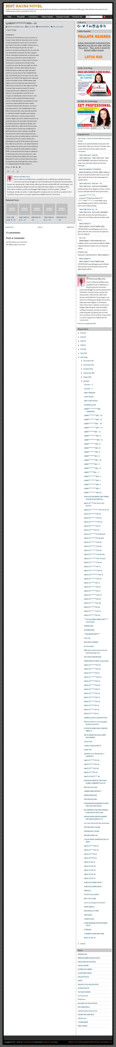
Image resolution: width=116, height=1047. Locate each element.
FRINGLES (87, 891)
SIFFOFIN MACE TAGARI (92, 827)
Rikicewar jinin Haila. (91, 787)
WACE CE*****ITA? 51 (91, 714)
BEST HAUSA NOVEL (24, 6)
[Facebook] (87, 26)
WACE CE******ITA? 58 (92, 685)
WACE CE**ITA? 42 (90, 858)
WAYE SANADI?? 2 (85, 224)
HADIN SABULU (89, 907)
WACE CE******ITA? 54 (92, 701)
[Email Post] (7, 171)
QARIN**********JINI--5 (92, 480)
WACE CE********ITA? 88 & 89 (94, 534)
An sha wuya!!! (89, 646)
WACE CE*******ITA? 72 (92, 587)
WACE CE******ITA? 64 (92, 615)
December (87, 361)
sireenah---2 (88, 385)
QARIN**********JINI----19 (93, 428)
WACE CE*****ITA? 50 (91, 760)
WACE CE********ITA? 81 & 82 (94, 554)
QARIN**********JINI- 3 (92, 488)
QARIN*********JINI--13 (92, 448)
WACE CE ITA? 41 (89, 862)
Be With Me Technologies (50, 1042)
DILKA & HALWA (83, 965)
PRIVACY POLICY (73, 1042)
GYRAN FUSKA (89, 919)
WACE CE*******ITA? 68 (92, 603)
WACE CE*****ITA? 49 (91, 764)
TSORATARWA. (83, 1022)
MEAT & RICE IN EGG (91, 401)
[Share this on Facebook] (12, 167)
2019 (82, 341)
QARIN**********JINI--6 (92, 476)
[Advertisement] (31, 299)
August (85, 377)
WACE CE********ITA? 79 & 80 (94, 559)
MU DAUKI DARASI (84, 992)
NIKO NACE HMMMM (91, 642)
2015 (82, 357)
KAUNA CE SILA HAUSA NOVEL (88, 984)
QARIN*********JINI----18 (93, 424)
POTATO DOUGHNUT (91, 895)
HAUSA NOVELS (44, 27)
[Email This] (11, 171)
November (87, 365)
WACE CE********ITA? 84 (93, 546)
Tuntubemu (33, 17)
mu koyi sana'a (83, 996)
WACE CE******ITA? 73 (92, 583)
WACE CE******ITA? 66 (92, 607)
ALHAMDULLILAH (90, 405)
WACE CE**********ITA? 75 (93, 575)
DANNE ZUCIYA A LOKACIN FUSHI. (95, 718)
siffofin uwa (82, 1018)
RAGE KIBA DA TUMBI (91, 911)
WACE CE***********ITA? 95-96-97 (96, 510)
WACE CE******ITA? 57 (92, 689)
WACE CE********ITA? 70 (93, 595)
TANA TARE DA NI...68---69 (88, 209)
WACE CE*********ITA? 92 (93, 522)
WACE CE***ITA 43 (90, 854)
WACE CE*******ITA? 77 (92, 567)
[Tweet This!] (14, 167)
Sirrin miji (82, 238)
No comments (58, 27)
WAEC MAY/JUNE (89, 393)
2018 (82, 345)
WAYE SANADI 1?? (85, 259)
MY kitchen (81, 999)
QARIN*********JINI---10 (92, 460)
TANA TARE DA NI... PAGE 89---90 (90, 184)
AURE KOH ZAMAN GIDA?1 (93, 886)
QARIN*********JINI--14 (92, 444)
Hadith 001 (88, 750)
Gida (9, 17)
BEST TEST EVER (90, 899)
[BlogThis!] (13, 171)
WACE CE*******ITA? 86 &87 (94, 538)
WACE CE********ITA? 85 (93, 542)
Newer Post (9, 227)
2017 (81, 349)
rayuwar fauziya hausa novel (87, 1011)
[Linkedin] (90, 26)
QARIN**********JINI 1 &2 (92, 493)
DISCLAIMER (84, 1042)
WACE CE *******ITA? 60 (92, 677)
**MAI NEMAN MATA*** (92, 634)
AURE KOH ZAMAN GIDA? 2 (93, 882)
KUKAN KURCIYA (83, 988)
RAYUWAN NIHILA (84, 1007)
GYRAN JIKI (87, 930)
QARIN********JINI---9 (92, 464)
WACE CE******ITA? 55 (92, 697)
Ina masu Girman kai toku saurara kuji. (96, 823)
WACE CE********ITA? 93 (93, 518)
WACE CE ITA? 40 (90, 866)
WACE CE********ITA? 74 (93, 579)
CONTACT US (107, 1042)
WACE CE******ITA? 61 (92, 673)
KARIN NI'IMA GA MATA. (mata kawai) (96, 661)
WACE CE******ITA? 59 (92, 681)
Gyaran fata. (88, 741)
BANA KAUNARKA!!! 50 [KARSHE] (90, 169)
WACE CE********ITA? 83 (93, 550)
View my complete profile (86, 323)
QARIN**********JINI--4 (92, 484)
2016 (82, 353)
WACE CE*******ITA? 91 (92, 526)
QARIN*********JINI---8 (92, 468)
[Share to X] (15, 171)
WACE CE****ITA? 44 (91, 850)
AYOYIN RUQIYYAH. (90, 799)
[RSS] (104, 26)
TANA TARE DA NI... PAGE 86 (88, 155)
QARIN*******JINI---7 (91, 472)
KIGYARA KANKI (89, 630)
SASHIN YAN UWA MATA (86, 1015)
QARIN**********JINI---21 (21, 23)
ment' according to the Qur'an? (94, 903)
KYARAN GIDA (88, 626)
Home (40, 227)
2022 (82, 333)
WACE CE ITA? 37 (89, 878)
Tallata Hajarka (47, 17)
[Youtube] (97, 26)
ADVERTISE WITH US (95, 1042)
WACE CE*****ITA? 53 (91, 705)
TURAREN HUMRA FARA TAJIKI (94, 934)
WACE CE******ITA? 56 (92, 693)
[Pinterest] (101, 26)
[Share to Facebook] (18, 171)
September (87, 373)
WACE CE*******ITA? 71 (92, 591)
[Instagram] (94, 26)
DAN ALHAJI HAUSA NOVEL (87, 962)
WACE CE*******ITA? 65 (92, 611)
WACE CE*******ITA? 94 (92, 514)
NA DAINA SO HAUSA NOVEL (88, 1003)
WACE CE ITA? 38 (89, 874)
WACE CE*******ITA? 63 (92, 665)
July (84, 381)
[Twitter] (83, 26)
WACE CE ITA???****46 (92, 776)
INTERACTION (82, 252)
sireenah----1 (88, 389)
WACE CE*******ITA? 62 (92, 669)
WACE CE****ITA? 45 (91, 846)
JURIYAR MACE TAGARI (91, 831)
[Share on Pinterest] (19, 167)
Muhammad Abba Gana (97, 279)
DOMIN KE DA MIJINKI (85, 969)
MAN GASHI (88, 915)
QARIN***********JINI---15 (93, 440)
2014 (82, 944)
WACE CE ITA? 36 (89, 938)
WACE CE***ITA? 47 (91, 772)
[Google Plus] (79, 26)
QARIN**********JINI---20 (93, 415)
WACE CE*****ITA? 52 (91, 710)
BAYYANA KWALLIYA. (91, 835)
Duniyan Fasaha (62, 17)
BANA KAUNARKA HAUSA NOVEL (89, 958)
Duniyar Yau (77, 17)
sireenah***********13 (87, 195)
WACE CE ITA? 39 (89, 870)
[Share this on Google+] (16, 167)
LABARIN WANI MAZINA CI (92, 791)
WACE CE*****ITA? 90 (91, 530)
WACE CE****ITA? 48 (91, 768)
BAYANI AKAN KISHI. (90, 795)
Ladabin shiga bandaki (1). (92, 746)
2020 (82, 337)
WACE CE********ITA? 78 (93, 562)
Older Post (70, 227)
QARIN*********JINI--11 (92, 452)
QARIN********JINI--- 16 (92, 432)
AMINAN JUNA (82, 954)
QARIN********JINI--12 (91, 456)
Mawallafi (21, 17)
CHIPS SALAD (88, 397)
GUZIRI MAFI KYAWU (85, 973)
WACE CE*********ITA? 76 (93, 571)
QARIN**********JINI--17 (92, 436)
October (86, 369)
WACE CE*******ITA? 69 (92, 599)
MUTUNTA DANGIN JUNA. (92, 657)
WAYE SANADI (82, 1026)
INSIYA (80, 981)
